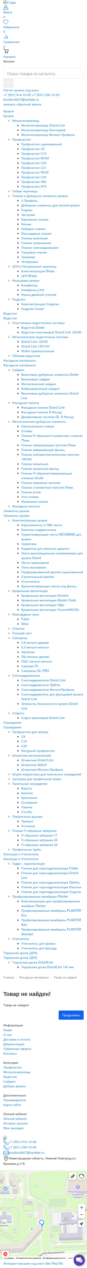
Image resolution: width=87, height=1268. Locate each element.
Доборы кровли (14, 1086)
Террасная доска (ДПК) (20, 957)
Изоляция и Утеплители (20, 858)
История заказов (15, 1123)
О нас (7, 1034)
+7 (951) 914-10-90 (17, 94)
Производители (14, 1100)
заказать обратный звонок (22, 104)
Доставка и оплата (16, 1039)
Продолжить (71, 1015)
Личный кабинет (15, 1118)
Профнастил (12, 1067)
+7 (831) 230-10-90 (46, 94)
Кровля (8, 116)
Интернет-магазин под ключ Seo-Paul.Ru (33, 1263)
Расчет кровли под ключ (21, 90)
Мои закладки (13, 1128)
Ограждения (12, 727)
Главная (8, 977)
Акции (7, 1030)
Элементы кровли (16, 515)
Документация (13, 1044)
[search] (8, 83)
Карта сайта (12, 1104)
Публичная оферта (17, 1048)
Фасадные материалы (19, 365)
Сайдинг (9, 1081)
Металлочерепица (16, 1072)
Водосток (10, 318)
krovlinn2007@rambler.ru (21, 99)
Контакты (10, 1053)
